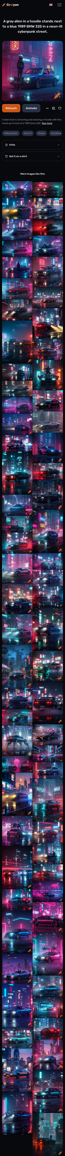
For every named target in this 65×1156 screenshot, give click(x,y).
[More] (47, 108)
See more (47, 123)
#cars (41, 133)
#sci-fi (28, 133)
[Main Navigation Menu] (59, 5)
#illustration (11, 133)
